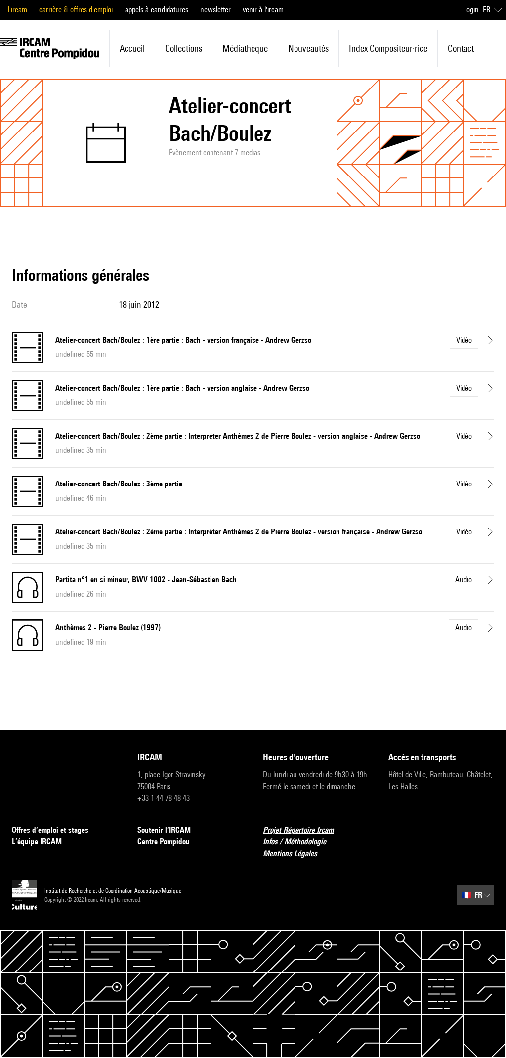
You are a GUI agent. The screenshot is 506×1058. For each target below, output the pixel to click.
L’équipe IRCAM (37, 841)
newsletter (215, 9)
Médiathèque (245, 48)
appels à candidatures (156, 9)
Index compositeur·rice (388, 48)
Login (471, 9)
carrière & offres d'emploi (76, 9)
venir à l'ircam (263, 9)
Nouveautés (308, 48)
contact (461, 48)
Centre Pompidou (163, 841)
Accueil (132, 48)
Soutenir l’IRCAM (164, 830)
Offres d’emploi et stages (50, 830)
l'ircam (17, 9)
